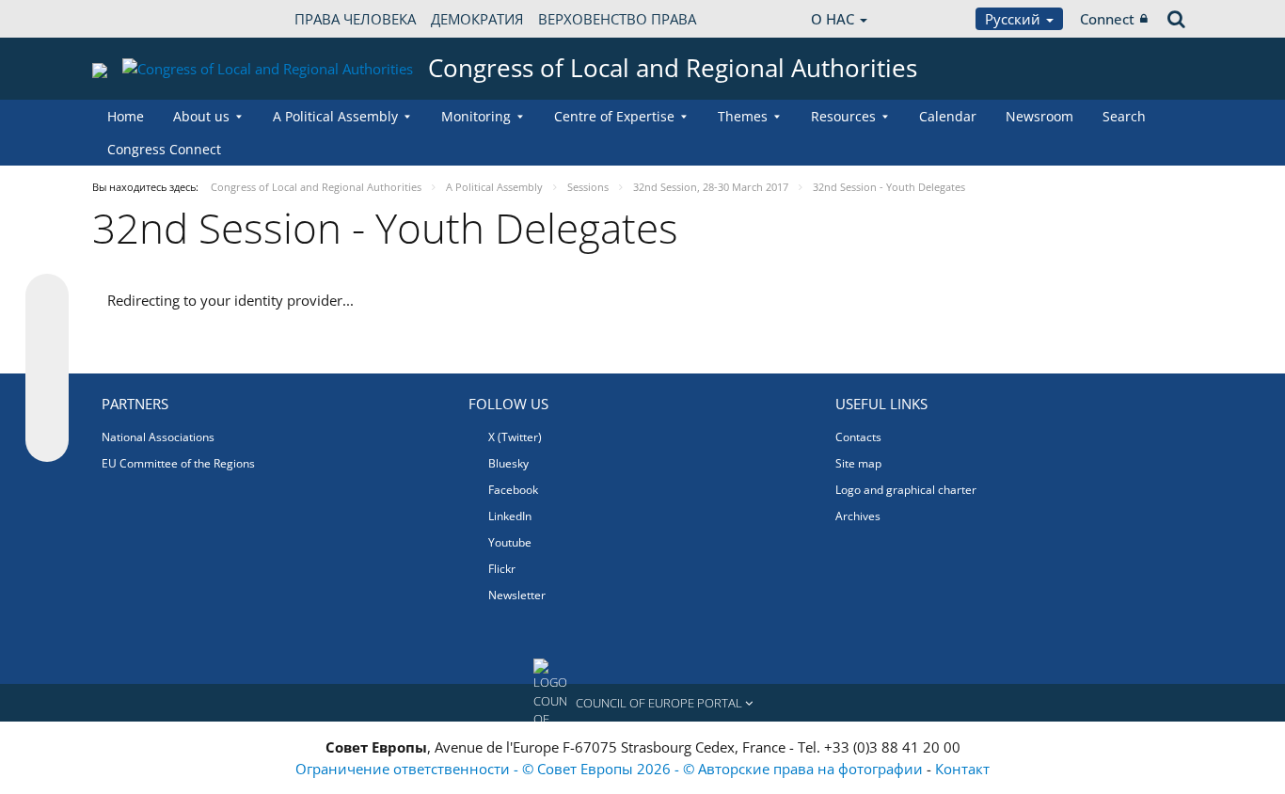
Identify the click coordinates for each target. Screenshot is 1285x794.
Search (1124, 116)
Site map (858, 463)
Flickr (502, 569)
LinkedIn (509, 516)
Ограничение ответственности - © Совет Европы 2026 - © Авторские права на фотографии (611, 768)
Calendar (947, 116)
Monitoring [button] (476, 116)
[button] (642, 703)
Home (125, 116)
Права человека (355, 18)
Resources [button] (843, 116)
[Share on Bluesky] (47, 297)
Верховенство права (617, 18)
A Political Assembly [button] (335, 116)
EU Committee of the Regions (178, 463)
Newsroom (1039, 116)
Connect (1107, 18)
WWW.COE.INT (139, 18)
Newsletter (517, 595)
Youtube (509, 542)
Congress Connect (164, 149)
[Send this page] (47, 440)
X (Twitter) (515, 437)
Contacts (858, 437)
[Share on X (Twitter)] (47, 333)
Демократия (477, 18)
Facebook (513, 490)
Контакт (962, 768)
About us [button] (201, 116)
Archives (857, 516)
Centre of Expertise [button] (614, 116)
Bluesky (508, 463)
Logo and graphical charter (905, 490)
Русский (1014, 18)
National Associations (158, 437)
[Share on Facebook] (47, 369)
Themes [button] (743, 116)
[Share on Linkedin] (47, 404)
